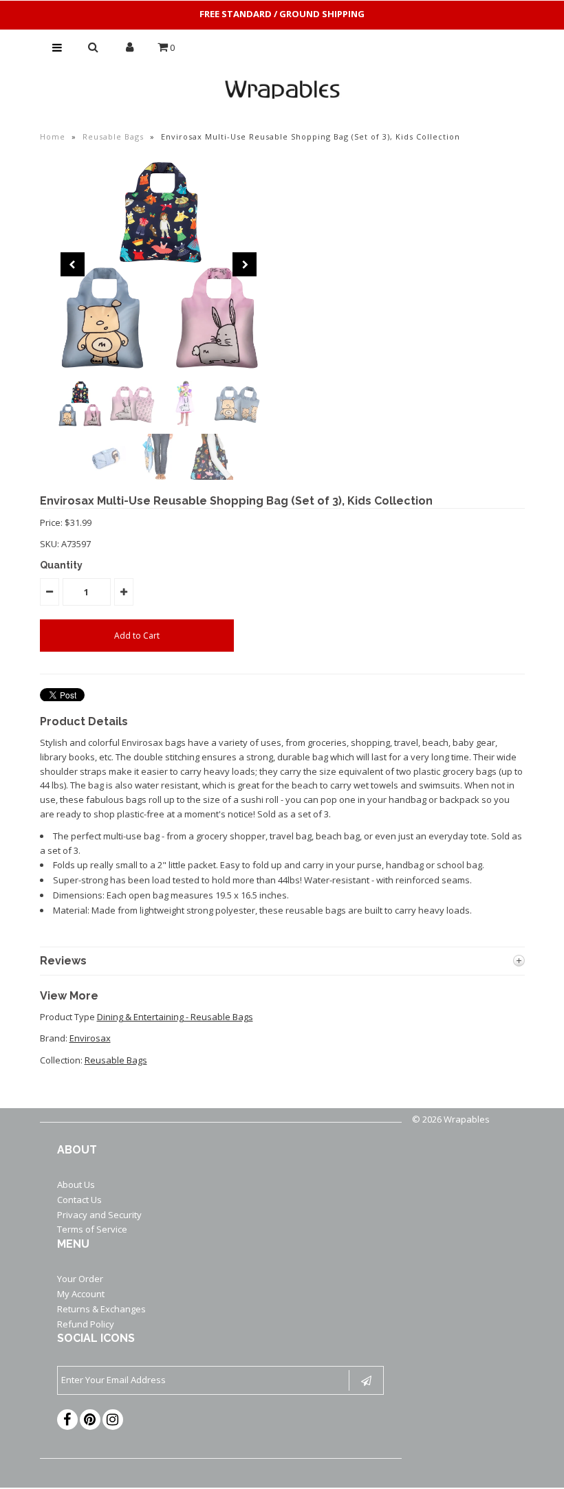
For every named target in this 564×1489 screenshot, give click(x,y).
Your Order (80, 1278)
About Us (76, 1184)
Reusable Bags (113, 136)
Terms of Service (92, 1229)
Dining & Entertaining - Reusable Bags (175, 1017)
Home (52, 136)
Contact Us (79, 1199)
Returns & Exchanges (101, 1309)
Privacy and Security (99, 1215)
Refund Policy (85, 1324)
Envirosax (90, 1038)
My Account (81, 1294)
